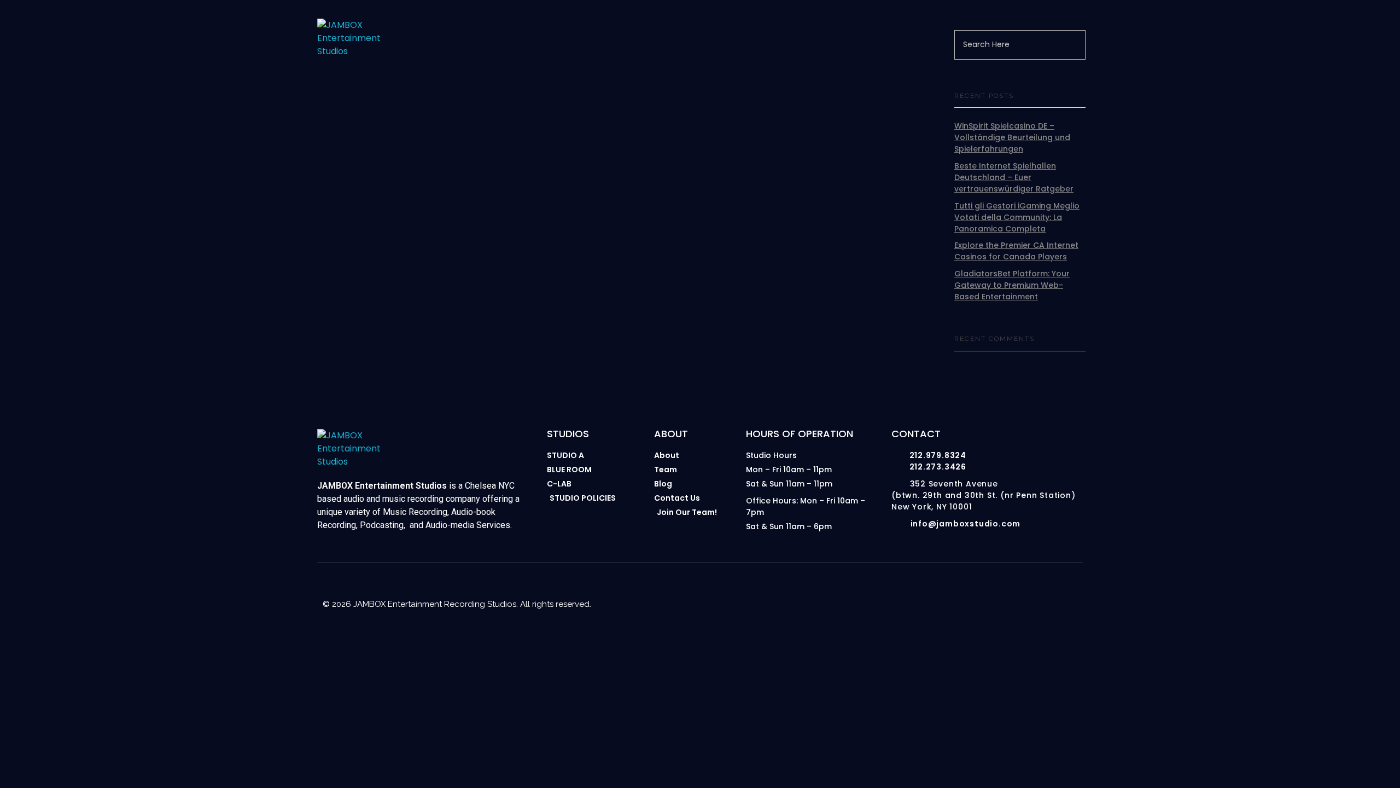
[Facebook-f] (1007, 592)
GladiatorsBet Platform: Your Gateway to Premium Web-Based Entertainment (1012, 285)
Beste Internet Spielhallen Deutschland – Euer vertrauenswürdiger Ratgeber (1014, 177)
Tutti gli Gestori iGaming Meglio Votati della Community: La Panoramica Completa (1017, 217)
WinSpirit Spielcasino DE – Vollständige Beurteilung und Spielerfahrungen (1012, 137)
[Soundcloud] (1073, 592)
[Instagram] (963, 592)
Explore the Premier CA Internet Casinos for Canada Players (1016, 251)
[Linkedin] (1029, 592)
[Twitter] (1051, 592)
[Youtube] (985, 592)
